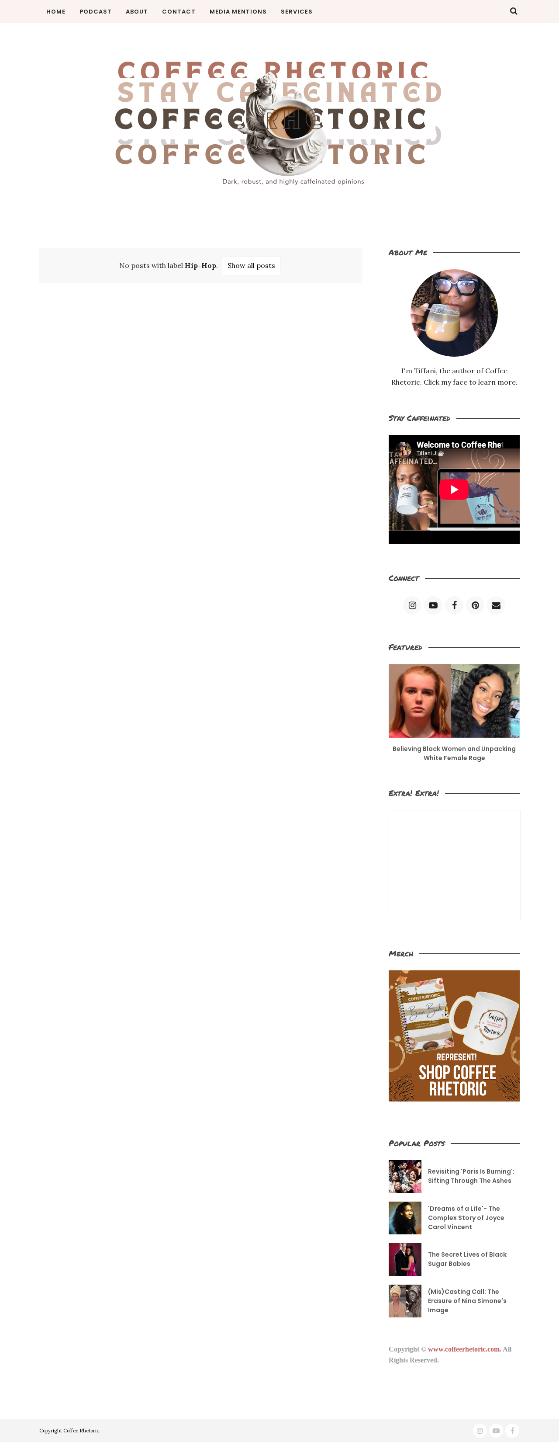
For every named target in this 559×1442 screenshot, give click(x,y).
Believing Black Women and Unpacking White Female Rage (454, 753)
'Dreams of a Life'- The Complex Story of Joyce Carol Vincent (466, 1217)
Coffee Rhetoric (81, 1431)
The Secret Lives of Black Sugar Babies (467, 1259)
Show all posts (251, 265)
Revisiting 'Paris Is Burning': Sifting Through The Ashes (471, 1176)
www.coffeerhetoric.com (464, 1349)
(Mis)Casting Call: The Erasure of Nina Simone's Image (467, 1300)
